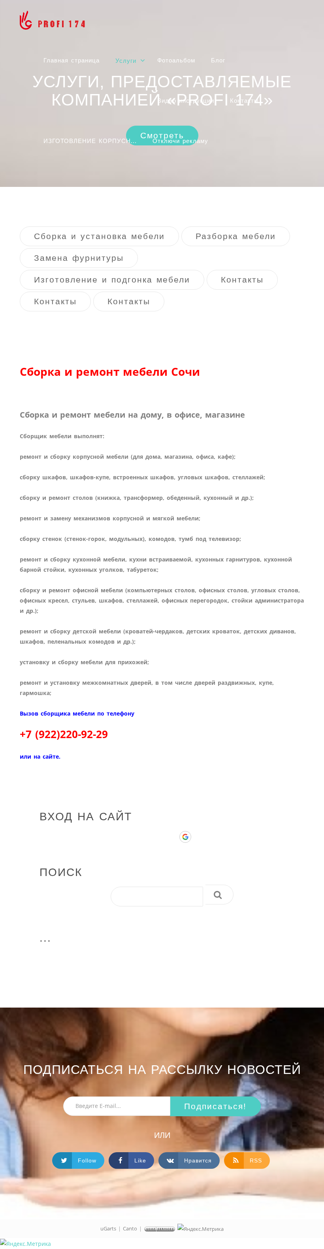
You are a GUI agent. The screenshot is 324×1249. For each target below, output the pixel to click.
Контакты (242, 279)
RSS (256, 1160)
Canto (130, 1228)
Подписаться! (215, 1106)
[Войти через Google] (185, 837)
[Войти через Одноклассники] (199, 837)
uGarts (108, 1228)
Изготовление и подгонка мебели (112, 279)
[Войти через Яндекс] (172, 837)
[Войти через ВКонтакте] (158, 837)
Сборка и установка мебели (99, 236)
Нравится (198, 1160)
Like (140, 1160)
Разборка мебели (236, 236)
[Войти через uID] (145, 837)
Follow (87, 1160)
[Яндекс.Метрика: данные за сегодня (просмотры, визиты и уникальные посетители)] (200, 1229)
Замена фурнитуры (79, 257)
